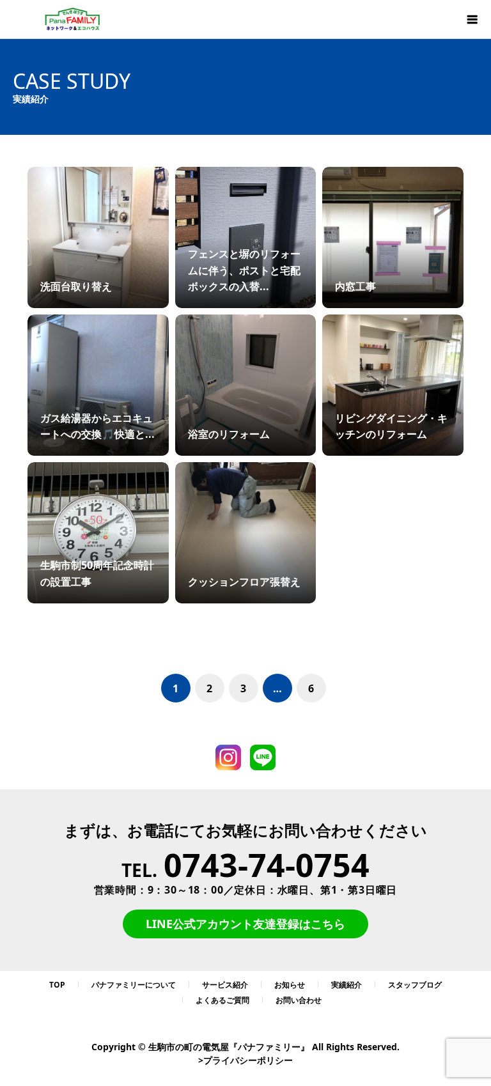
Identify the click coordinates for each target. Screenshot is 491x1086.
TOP (57, 984)
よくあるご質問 (222, 1000)
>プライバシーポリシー (245, 1060)
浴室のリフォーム (229, 434)
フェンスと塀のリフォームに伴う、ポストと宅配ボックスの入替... (244, 270)
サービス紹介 (225, 984)
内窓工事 (355, 286)
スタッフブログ (415, 984)
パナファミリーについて (133, 984)
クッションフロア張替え (244, 582)
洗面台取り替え (76, 286)
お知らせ (289, 984)
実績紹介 (346, 984)
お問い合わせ (299, 1000)
